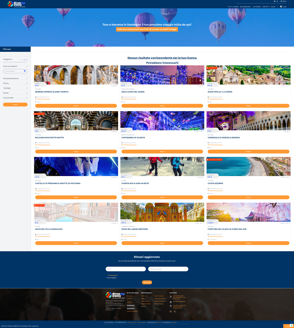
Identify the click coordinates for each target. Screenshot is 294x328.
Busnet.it (159, 322)
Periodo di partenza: (11, 78)
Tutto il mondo (145, 301)
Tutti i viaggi (233, 7)
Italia (142, 298)
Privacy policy (113, 275)
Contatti (266, 7)
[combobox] (168, 269)
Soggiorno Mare (146, 303)
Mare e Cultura (159, 296)
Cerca (284, 1)
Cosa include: (8, 98)
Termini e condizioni (130, 301)
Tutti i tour (144, 296)
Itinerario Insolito (160, 298)
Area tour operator (132, 311)
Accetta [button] (289, 326)
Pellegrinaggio (159, 303)
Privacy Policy (131, 305)
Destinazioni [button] (245, 7)
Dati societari (142, 322)
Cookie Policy (131, 308)
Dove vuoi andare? (10, 66)
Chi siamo (257, 7)
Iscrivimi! (147, 282)
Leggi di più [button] (35, 326)
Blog (273, 7)
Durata (5, 93)
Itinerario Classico (160, 301)
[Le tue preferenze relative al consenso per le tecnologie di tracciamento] (291, 325)
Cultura (143, 306)
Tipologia (6, 88)
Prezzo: (6, 83)
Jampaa (174, 322)
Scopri (76, 106)
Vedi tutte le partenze (43, 99)
